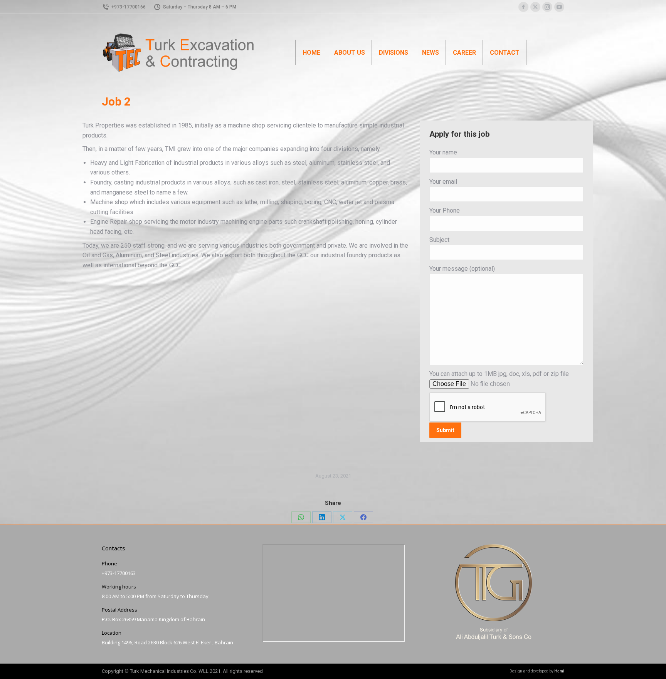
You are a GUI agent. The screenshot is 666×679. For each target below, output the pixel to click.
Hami (559, 671)
